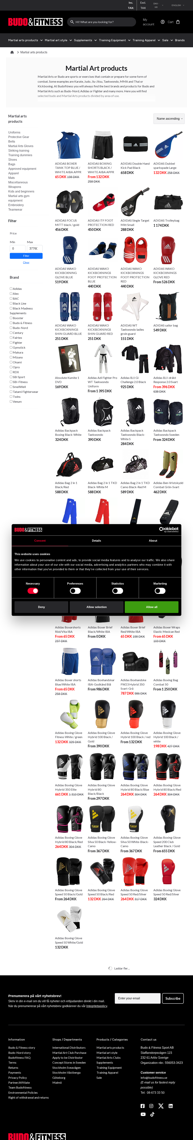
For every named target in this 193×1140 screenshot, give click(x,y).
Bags (11, 164)
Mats (11, 177)
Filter (26, 255)
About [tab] (153, 540)
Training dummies (20, 155)
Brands (180, 40)
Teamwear (15, 209)
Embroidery (16, 205)
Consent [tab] (40, 540)
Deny (41, 607)
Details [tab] (96, 540)
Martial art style (56, 40)
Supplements (83, 40)
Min (12, 242)
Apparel (13, 173)
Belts (11, 141)
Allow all (151, 607)
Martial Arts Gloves (20, 146)
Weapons (14, 186)
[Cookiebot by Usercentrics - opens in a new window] (162, 530)
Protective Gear (18, 137)
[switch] (75, 591)
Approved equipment (22, 168)
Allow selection (97, 607)
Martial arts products (23, 40)
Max (30, 242)
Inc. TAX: (131, 5)
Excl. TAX (143, 5)
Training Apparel (143, 40)
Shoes (12, 159)
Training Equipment (112, 40)
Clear (26, 262)
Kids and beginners (21, 191)
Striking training (18, 150)
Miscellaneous (18, 182)
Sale (165, 40)
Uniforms (14, 132)
